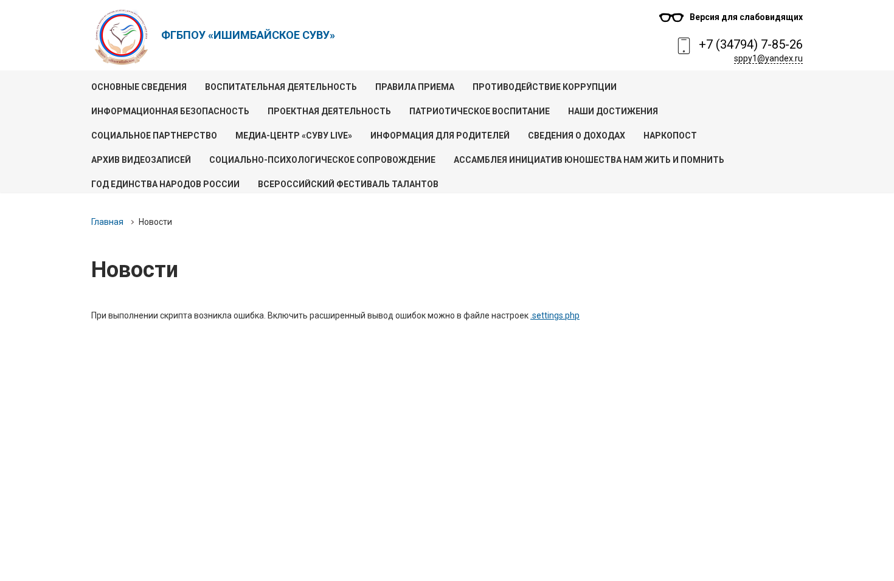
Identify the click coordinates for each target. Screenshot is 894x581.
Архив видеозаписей (141, 160)
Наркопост (670, 135)
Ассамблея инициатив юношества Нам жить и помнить (589, 160)
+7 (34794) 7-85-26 (751, 44)
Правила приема (414, 87)
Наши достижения (613, 111)
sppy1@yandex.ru (768, 58)
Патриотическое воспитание (479, 111)
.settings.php (555, 315)
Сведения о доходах (576, 135)
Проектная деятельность (329, 111)
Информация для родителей (440, 135)
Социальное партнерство (154, 135)
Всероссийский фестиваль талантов (348, 184)
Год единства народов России (165, 184)
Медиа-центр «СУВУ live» (293, 135)
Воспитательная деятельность (281, 87)
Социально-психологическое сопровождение (322, 160)
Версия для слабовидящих (746, 17)
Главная (107, 222)
